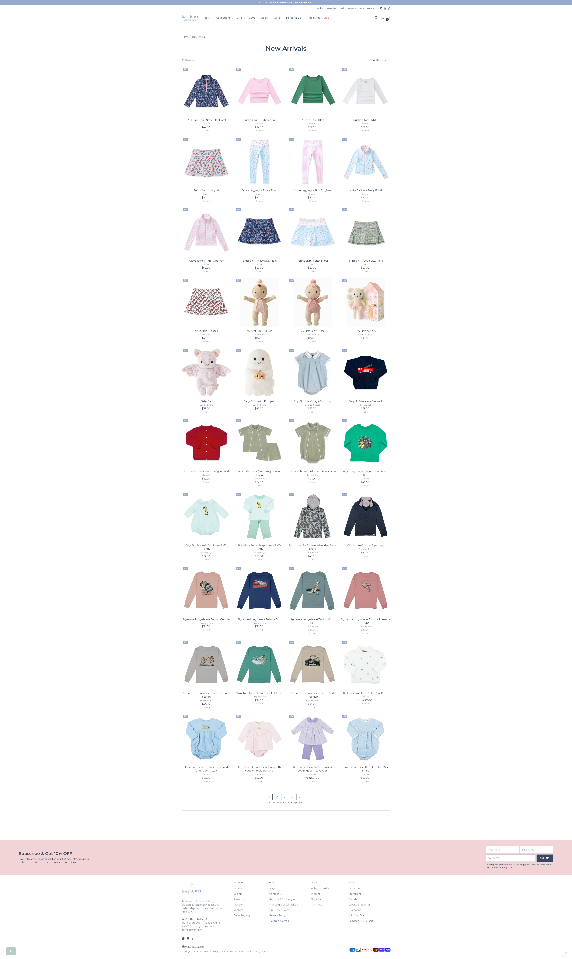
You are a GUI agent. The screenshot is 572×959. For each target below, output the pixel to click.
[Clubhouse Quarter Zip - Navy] (365, 516)
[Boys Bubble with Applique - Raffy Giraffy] (206, 516)
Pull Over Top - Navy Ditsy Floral (206, 120)
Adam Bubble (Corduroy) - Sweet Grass (312, 471)
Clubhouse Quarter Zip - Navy (365, 545)
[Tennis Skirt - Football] (206, 302)
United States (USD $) (195, 947)
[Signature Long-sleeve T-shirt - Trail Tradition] (312, 664)
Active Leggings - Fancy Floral (259, 190)
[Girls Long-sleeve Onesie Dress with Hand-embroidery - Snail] (259, 738)
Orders (238, 894)
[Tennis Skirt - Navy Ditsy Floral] (259, 232)
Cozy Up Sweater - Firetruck (366, 401)
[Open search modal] (376, 18)
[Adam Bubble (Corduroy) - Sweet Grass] (312, 442)
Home (185, 36)
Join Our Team (357, 915)
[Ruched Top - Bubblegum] (259, 91)
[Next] (321, 2)
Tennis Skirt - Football (206, 331)
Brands (353, 899)
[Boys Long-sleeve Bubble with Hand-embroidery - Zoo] (206, 738)
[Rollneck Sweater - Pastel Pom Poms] (365, 664)
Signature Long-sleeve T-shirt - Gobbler (206, 619)
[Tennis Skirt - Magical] (206, 161)
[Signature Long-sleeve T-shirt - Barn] (259, 590)
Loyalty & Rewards (359, 904)
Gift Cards (317, 904)
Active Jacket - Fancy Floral (365, 190)
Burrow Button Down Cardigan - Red (206, 471)
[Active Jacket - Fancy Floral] (365, 161)
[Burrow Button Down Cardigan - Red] (206, 442)
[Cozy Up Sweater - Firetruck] (365, 372)
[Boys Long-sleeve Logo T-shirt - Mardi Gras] (365, 442)
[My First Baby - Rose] (312, 302)
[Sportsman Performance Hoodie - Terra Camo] (312, 516)
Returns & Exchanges (282, 899)
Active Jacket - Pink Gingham (206, 260)
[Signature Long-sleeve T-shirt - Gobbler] (206, 590)
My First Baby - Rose (312, 331)
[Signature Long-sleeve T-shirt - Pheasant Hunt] (365, 590)
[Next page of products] (306, 797)
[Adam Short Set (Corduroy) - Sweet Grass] (259, 442)
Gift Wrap (316, 899)
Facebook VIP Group (361, 920)
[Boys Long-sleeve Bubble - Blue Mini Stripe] (365, 738)
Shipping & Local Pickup (283, 904)
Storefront (355, 894)
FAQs (272, 888)
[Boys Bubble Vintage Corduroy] (312, 372)
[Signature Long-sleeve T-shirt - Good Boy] (312, 590)
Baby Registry (242, 915)
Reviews (239, 904)
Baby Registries (320, 888)
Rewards (239, 899)
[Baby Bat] (206, 372)
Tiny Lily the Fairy (365, 331)
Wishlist (238, 910)
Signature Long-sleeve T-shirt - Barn (259, 619)
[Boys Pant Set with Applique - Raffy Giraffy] (259, 516)
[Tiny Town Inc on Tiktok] (389, 8)
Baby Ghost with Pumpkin (259, 401)
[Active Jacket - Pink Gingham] (206, 232)
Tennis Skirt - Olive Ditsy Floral (366, 260)
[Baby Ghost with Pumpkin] (259, 372)
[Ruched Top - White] (365, 91)
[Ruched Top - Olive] (312, 91)
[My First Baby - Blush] (259, 302)
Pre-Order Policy (279, 910)
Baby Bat (206, 401)
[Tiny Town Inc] (191, 18)
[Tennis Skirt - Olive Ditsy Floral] (365, 232)
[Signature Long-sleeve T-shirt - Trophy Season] (206, 664)
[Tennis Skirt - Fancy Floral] (312, 232)
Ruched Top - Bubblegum (259, 120)
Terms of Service (279, 920)
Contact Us (275, 894)
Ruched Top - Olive (312, 120)
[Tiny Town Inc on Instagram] (385, 8)
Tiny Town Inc (205, 951)
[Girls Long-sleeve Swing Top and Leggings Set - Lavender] (312, 738)
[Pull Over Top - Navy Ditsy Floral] (206, 91)
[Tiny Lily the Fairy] (365, 302)
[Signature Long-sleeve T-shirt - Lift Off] (259, 664)
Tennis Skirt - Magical (206, 190)
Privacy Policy (277, 915)
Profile (238, 888)
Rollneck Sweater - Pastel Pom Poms (365, 693)
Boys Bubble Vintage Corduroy (312, 401)
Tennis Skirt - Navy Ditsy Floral (259, 260)
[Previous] (251, 2)
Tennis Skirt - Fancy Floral (312, 260)
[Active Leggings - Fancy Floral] (259, 161)
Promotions (355, 910)
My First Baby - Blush (259, 331)
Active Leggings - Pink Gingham (312, 190)
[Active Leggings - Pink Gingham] (312, 161)
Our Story (354, 888)
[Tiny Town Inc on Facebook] (381, 8)
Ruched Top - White (365, 120)
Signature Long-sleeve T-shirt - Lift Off (259, 693)
